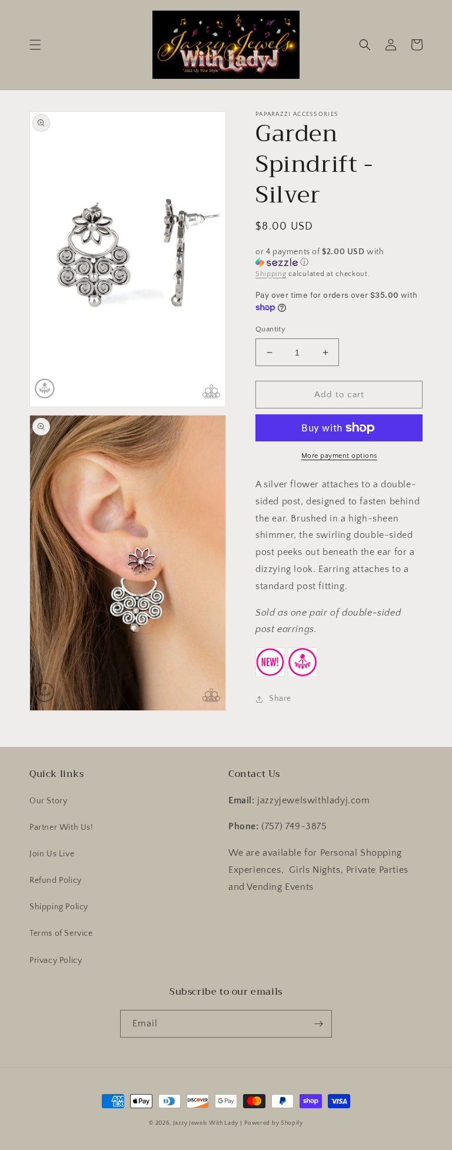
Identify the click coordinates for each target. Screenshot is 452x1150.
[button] (35, 45)
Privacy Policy (55, 960)
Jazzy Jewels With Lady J (207, 1123)
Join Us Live (51, 854)
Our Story (48, 801)
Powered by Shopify (273, 1123)
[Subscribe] (318, 1024)
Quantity (270, 329)
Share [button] (280, 698)
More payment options (339, 456)
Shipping (271, 274)
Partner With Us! (61, 827)
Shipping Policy (58, 907)
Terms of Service (61, 933)
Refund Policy (55, 880)
